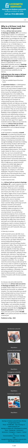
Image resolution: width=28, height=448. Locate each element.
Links (14, 437)
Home (6, 430)
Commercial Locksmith (14, 350)
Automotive (5, 432)
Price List (16, 435)
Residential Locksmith (14, 329)
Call (14, 445)
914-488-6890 (18, 14)
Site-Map (22, 435)
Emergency (12, 432)
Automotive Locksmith (14, 394)
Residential (12, 430)
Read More (14, 347)
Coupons (18, 432)
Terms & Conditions (8, 435)
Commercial (19, 430)
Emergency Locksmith (14, 372)
